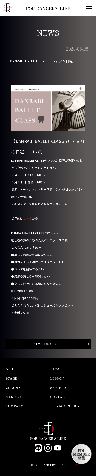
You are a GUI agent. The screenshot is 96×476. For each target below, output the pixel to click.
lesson (57, 378)
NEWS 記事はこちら (46, 344)
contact (58, 397)
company (14, 406)
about (12, 369)
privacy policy (65, 406)
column (13, 387)
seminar (58, 387)
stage (11, 378)
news (55, 369)
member (13, 397)
